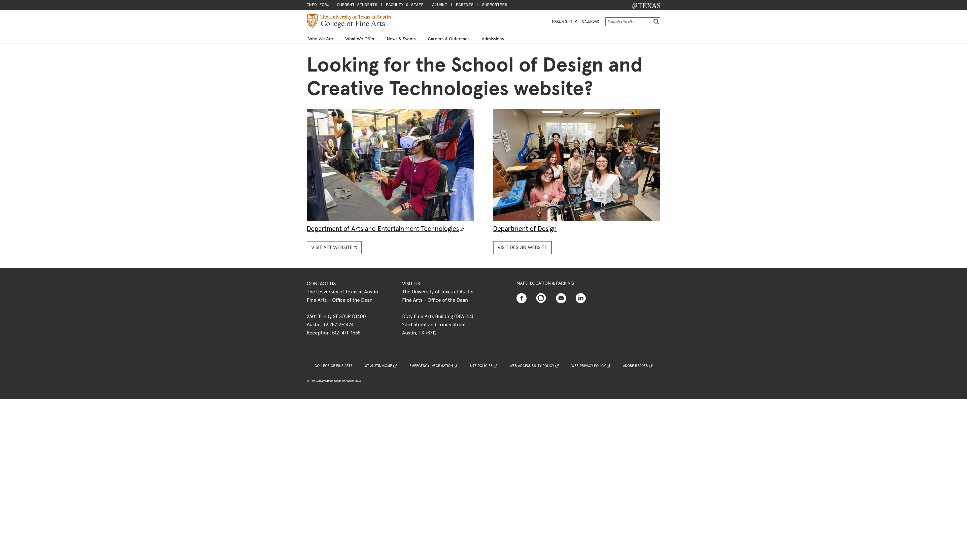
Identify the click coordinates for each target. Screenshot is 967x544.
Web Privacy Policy (588, 366)
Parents (464, 4)
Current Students (357, 4)
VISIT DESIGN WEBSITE (522, 247)
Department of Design (525, 229)
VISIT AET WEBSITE (332, 247)
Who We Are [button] (320, 39)
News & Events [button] (401, 39)
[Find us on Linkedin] (581, 297)
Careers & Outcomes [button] (449, 39)
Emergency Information (431, 366)
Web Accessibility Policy (532, 366)
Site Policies (481, 366)
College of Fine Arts (333, 366)
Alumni (439, 4)
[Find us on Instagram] (541, 297)
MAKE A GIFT (562, 21)
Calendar (590, 21)
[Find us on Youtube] (561, 297)
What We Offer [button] (360, 39)
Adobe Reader (635, 366)
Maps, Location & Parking (545, 283)
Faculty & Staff (405, 4)
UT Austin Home (378, 366)
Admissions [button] (493, 39)
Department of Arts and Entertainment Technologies (383, 229)
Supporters (494, 4)
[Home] (349, 20)
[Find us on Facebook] (521, 297)
